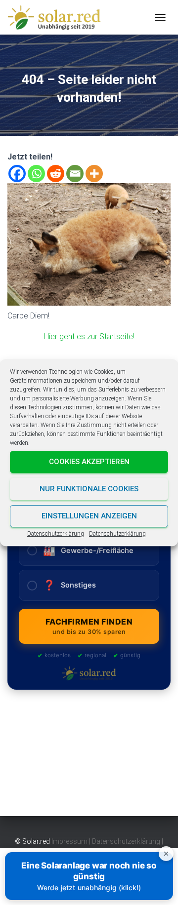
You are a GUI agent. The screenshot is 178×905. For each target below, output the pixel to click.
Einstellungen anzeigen (89, 516)
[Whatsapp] (36, 173)
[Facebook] (17, 173)
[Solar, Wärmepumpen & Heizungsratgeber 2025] (57, 17)
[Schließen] (166, 853)
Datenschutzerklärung (55, 533)
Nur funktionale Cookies (89, 488)
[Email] (75, 173)
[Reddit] (55, 173)
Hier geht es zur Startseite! (89, 336)
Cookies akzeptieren (89, 461)
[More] (94, 173)
